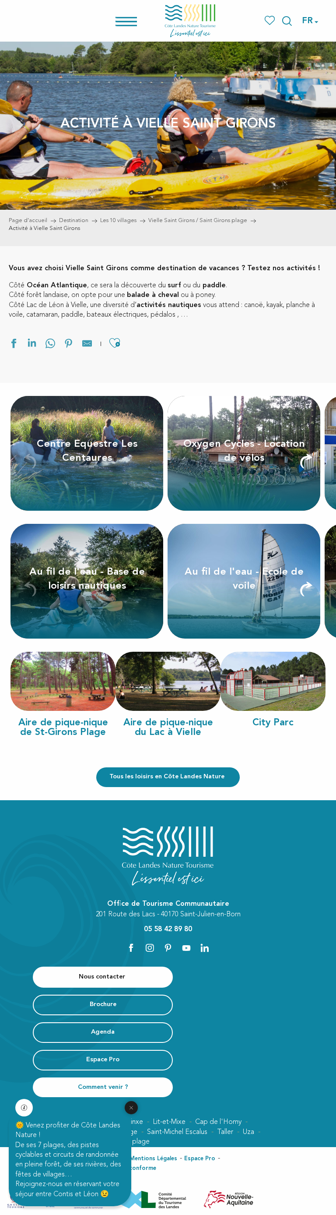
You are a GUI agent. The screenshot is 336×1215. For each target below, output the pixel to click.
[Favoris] (270, 21)
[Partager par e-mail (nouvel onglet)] (87, 345)
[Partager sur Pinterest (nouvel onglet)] (69, 345)
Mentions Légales (153, 1159)
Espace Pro (199, 1159)
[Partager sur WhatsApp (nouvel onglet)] (50, 345)
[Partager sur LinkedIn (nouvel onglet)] (32, 345)
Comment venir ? (103, 1087)
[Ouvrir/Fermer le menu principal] (138, 21)
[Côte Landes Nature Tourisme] (190, 20)
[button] (287, 21)
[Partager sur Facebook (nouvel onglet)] (13, 345)
